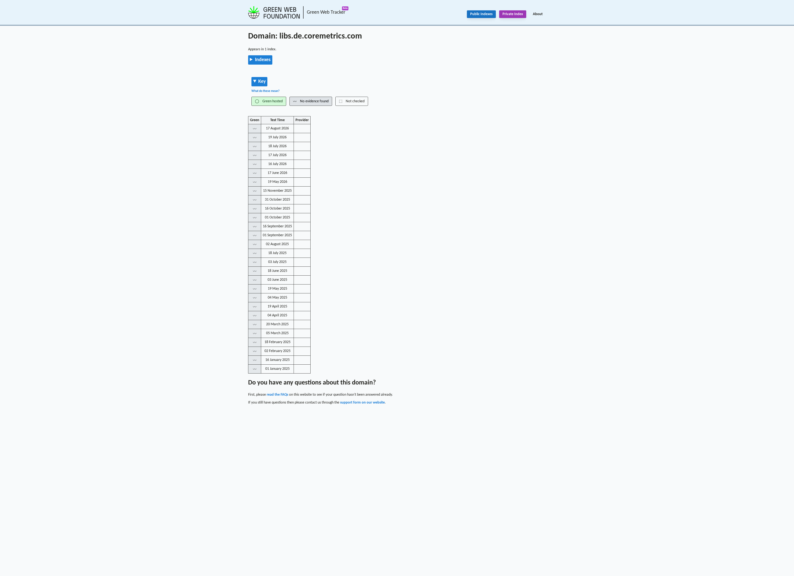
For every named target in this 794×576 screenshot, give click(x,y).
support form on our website (362, 402)
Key (262, 81)
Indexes (263, 59)
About (538, 14)
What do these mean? (265, 91)
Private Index (512, 14)
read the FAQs (277, 394)
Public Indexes (481, 14)
